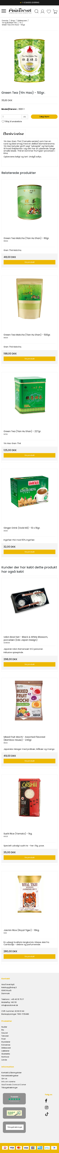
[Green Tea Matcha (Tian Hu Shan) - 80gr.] (29, 207)
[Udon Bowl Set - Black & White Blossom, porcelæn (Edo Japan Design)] (29, 605)
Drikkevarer (6, 1048)
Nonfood (5, 1057)
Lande (4, 1060)
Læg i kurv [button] (44, 116)
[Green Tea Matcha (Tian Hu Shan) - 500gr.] (29, 303)
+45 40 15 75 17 (17, 999)
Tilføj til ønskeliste (13, 121)
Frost (3, 1039)
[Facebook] (50, 1101)
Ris (2, 1030)
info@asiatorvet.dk (9, 1005)
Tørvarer (5, 1036)
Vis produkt (29, 262)
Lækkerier (5, 1051)
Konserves (5, 1045)
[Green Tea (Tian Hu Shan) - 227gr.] (29, 400)
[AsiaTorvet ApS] (20, 10)
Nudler (4, 1027)
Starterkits (5, 1054)
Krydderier (5, 1042)
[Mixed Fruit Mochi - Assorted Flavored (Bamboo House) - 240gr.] (29, 705)
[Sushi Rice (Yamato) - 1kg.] (29, 802)
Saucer (4, 1033)
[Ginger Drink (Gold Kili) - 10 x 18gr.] (29, 496)
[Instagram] (50, 1107)
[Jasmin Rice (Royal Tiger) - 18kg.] (29, 899)
